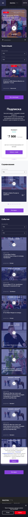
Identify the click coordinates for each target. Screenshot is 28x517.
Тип (2, 230)
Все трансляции (14, 97)
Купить (20, 512)
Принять (14, 461)
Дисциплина (4, 50)
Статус (3, 57)
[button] (12, 159)
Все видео (14, 210)
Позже (8, 512)
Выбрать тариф (14, 152)
